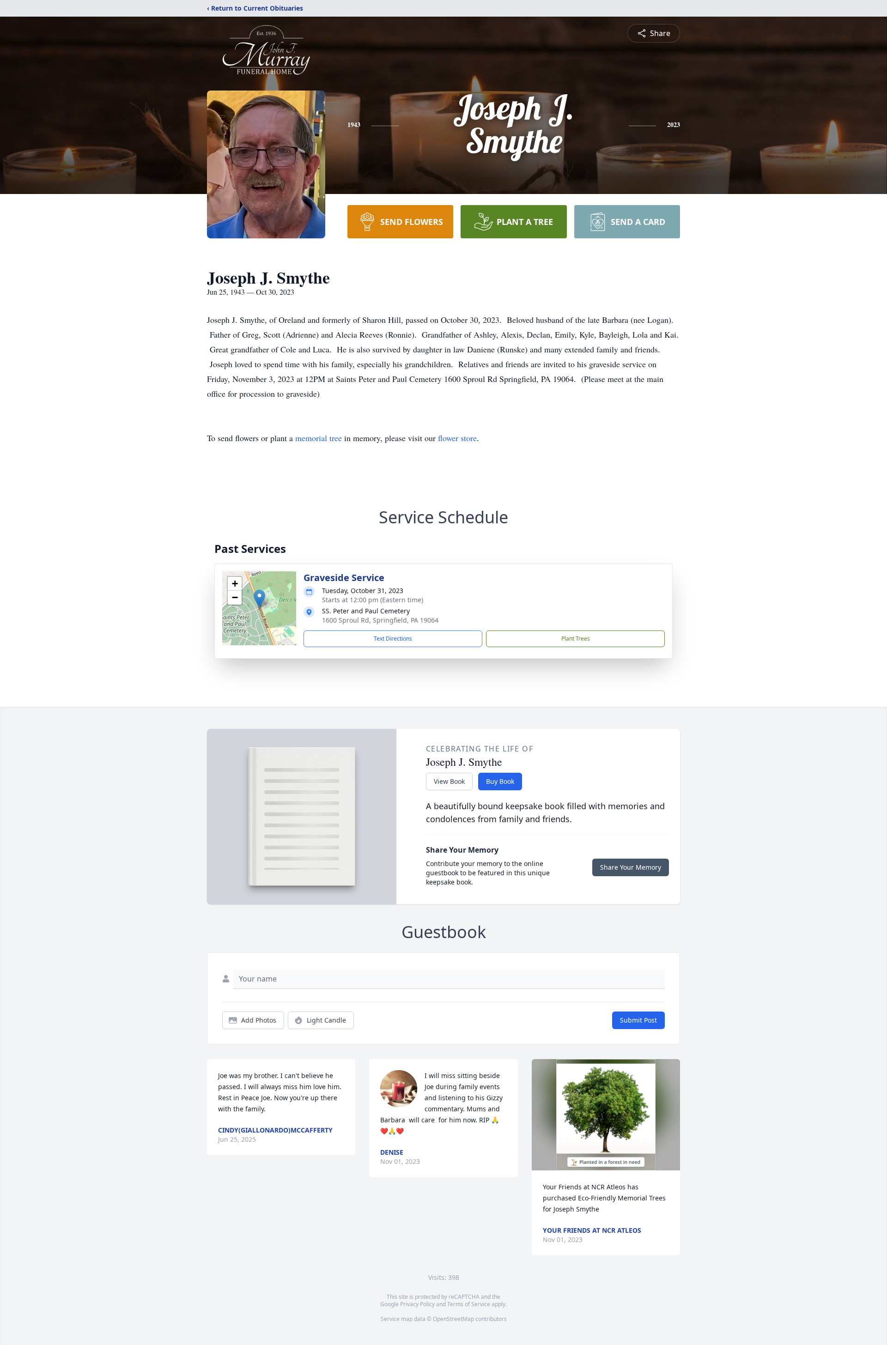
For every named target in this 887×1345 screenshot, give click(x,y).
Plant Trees (575, 638)
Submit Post (638, 1020)
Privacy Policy (417, 1304)
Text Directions (393, 638)
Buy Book (500, 781)
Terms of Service (468, 1304)
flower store (457, 437)
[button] (259, 598)
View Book (449, 781)
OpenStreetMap (453, 1319)
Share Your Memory (630, 867)
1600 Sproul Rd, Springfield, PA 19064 (380, 620)
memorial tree (318, 437)
